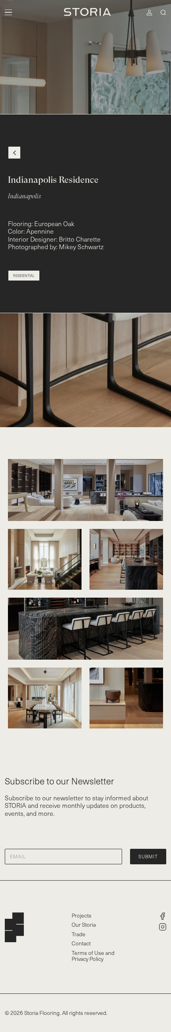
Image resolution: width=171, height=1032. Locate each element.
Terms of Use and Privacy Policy (93, 955)
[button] (8, 12)
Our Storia (84, 924)
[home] (85, 12)
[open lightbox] (85, 490)
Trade (79, 934)
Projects (81, 915)
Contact (81, 943)
